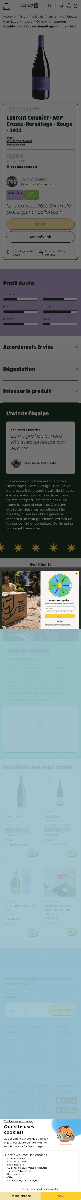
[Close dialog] (76, 573)
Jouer (60, 616)
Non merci (60, 621)
